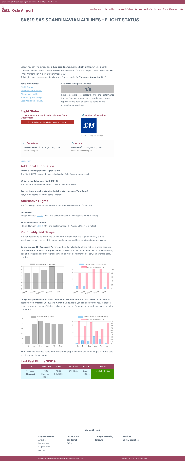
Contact (72, 458)
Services (138, 9)
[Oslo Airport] (6, 9)
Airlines (41, 450)
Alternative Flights (29, 94)
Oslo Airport (22, 10)
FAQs (181, 9)
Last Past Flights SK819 (32, 100)
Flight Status (27, 87)
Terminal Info (110, 9)
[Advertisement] (92, 45)
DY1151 (40, 215)
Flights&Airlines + (96, 9)
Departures (43, 443)
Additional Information (31, 90)
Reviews (157, 9)
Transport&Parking (125, 9)
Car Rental (148, 9)
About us (79, 458)
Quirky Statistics (170, 9)
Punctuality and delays (31, 97)
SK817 (39, 226)
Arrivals (42, 440)
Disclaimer (64, 458)
